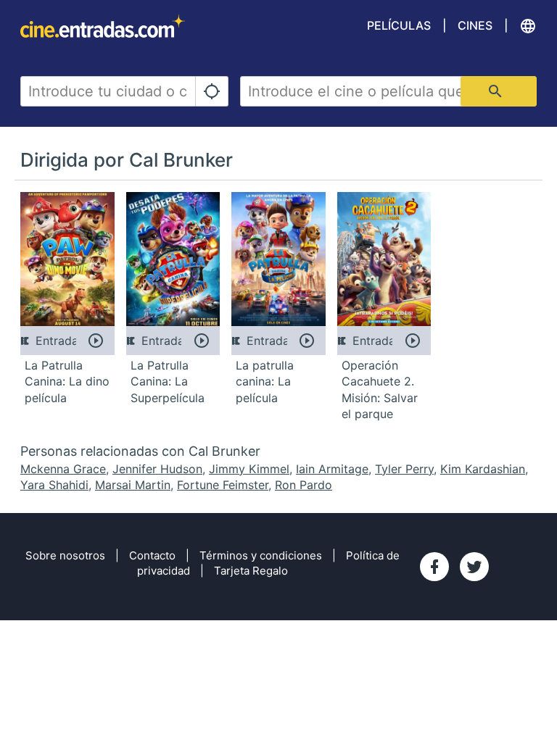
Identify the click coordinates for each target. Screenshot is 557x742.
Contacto (152, 555)
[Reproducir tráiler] (96, 340)
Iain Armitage (332, 469)
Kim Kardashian (482, 469)
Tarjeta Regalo (251, 571)
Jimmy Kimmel (249, 469)
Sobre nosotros (65, 555)
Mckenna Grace (63, 469)
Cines (475, 25)
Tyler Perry (404, 469)
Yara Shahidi (54, 485)
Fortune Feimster (222, 485)
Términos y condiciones (260, 555)
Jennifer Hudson (157, 469)
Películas (399, 25)
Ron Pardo (303, 485)
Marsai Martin (132, 485)
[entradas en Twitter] (474, 566)
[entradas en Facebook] (434, 566)
